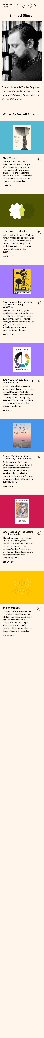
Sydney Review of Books (10, 5)
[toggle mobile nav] (39, 5)
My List (27, 5)
